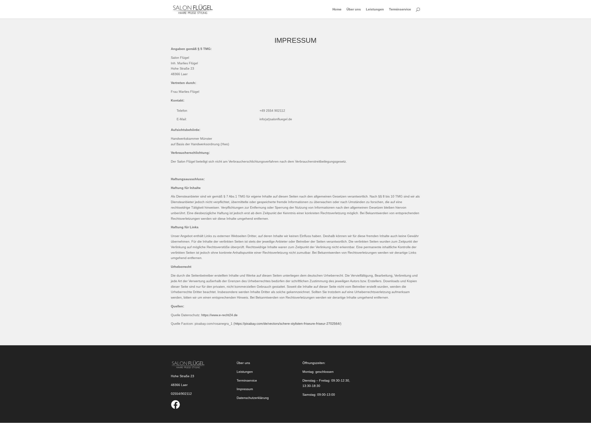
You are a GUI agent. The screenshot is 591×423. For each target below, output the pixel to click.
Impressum (245, 389)
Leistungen (375, 9)
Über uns (354, 9)
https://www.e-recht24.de (219, 315)
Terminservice (400, 9)
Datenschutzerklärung (253, 398)
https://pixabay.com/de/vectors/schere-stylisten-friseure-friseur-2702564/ (287, 323)
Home (336, 9)
